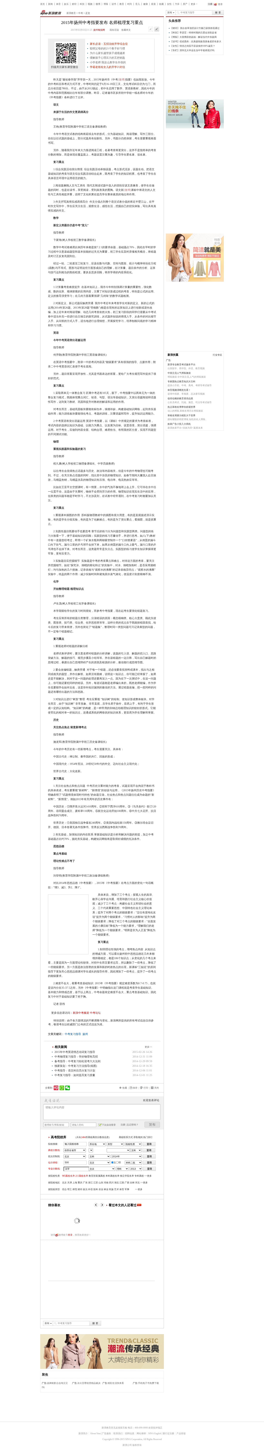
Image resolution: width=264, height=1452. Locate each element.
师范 (74, 1189)
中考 (80, 13)
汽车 (177, 4)
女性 (169, 4)
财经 (74, 4)
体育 (58, 4)
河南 (106, 1182)
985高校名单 (68, 1175)
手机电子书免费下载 (148, 1383)
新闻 (50, 4)
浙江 (90, 1182)
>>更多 (148, 1175)
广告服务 (106, 1433)
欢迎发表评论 (151, 1100)
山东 (101, 1182)
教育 (121, 4)
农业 (101, 1189)
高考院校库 (58, 1137)
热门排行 (147, 1137)
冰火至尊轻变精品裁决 (88, 1383)
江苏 (95, 1182)
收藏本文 (126, 30)
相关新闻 (61, 1046)
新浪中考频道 (81, 1012)
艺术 (116, 1189)
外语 (90, 1189)
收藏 (161, 4)
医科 (95, 1189)
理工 (69, 1189)
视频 (90, 4)
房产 (185, 4)
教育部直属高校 (97, 1175)
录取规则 (138, 1137)
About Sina (95, 1433)
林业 (106, 1189)
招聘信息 (129, 1433)
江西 (121, 1182)
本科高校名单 (112, 1175)
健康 (145, 4)
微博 (98, 4)
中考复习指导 (73, 1034)
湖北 (116, 1182)
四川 (111, 1182)
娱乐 (66, 4)
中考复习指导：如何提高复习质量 (75, 1075)
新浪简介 (83, 1433)
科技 (82, 4)
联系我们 (118, 1433)
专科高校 (139, 1175)
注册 (210, 4)
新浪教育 (71, 13)
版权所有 (137, 1445)
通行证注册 (168, 1433)
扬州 (85, 1034)
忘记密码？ (132, 1124)
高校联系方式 (126, 1137)
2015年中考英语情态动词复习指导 (75, 1052)
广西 (127, 1182)
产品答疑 (181, 1433)
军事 (127, 1189)
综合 (64, 1189)
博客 (106, 4)
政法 (85, 1189)
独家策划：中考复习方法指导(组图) (76, 1065)
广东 (85, 1182)
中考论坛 (95, 1012)
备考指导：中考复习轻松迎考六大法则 (77, 1061)
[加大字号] (156, 29)
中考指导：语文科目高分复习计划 (75, 1070)
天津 (69, 1182)
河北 (137, 1182)
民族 (111, 1189)
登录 (70, 1235)
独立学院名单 (127, 1175)
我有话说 (114, 30)
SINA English (154, 1433)
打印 (146, 1087)
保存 (135, 1087)
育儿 (137, 4)
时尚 (129, 4)
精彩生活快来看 (116, 1383)
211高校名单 (81, 1175)
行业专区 (217, 355)
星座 (153, 4)
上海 (74, 1182)
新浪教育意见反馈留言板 (114, 1427)
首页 (42, 4)
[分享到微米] (56, 1088)
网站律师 (141, 1433)
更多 (193, 4)
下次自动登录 (109, 1125)
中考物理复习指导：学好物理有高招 (76, 1056)
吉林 (132, 1182)
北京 (64, 1182)
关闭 (156, 1087)
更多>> (148, 1047)
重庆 (80, 1182)
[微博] (121, 79)
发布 (152, 1124)
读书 (114, 4)
